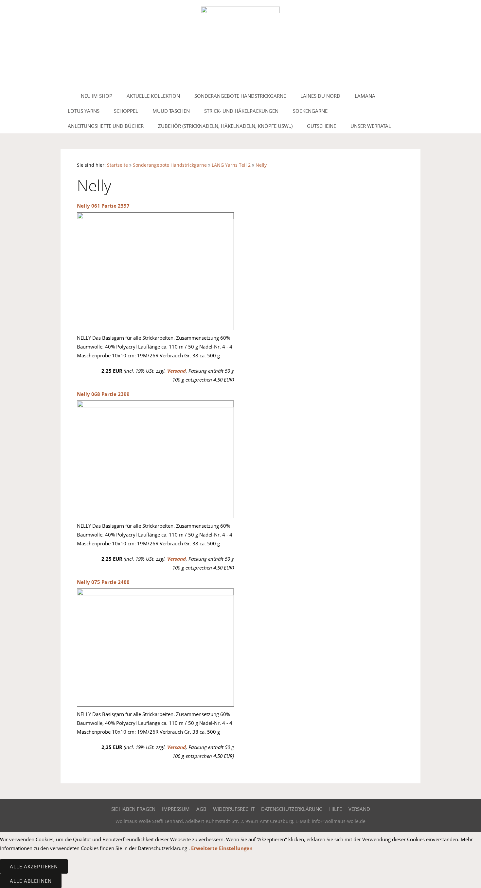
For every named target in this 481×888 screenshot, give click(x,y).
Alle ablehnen (31, 881)
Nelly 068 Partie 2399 (103, 394)
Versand (176, 370)
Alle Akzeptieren (34, 866)
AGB (201, 809)
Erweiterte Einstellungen (222, 848)
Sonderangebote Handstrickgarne (170, 165)
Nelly (261, 165)
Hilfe (335, 809)
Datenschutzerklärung (292, 809)
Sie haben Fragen (133, 809)
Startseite (117, 165)
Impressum (176, 809)
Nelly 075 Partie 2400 (103, 582)
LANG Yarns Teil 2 (231, 165)
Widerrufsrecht (234, 809)
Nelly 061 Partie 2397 (103, 205)
